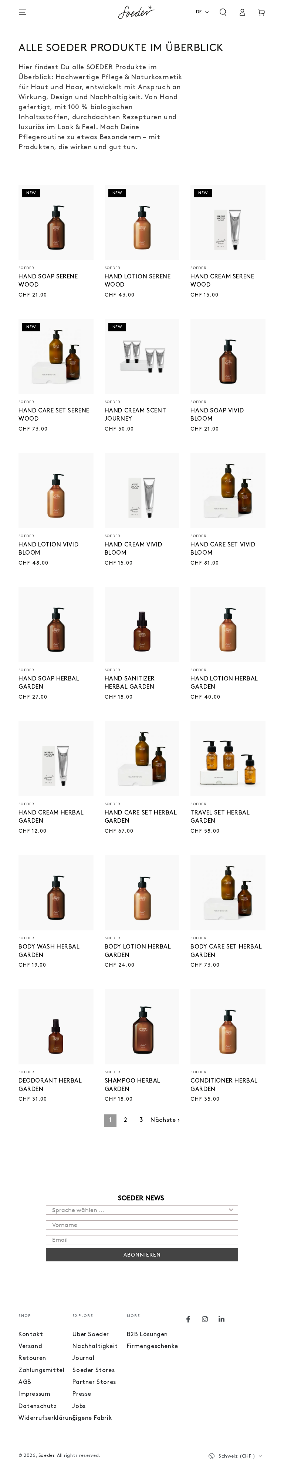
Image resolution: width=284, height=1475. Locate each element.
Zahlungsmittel (41, 1371)
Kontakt (30, 1335)
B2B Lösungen (147, 1335)
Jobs (78, 1406)
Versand (30, 1346)
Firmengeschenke (152, 1346)
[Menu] (22, 12)
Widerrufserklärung (47, 1418)
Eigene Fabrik (92, 1418)
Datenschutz (37, 1406)
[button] (223, 12)
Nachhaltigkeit (95, 1346)
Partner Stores (94, 1382)
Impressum (34, 1394)
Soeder (46, 1456)
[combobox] (204, 12)
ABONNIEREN (142, 1254)
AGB (24, 1382)
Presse (81, 1394)
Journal (83, 1358)
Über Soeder (90, 1335)
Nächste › (165, 1120)
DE (199, 12)
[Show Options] (231, 1210)
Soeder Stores (93, 1371)
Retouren (32, 1358)
